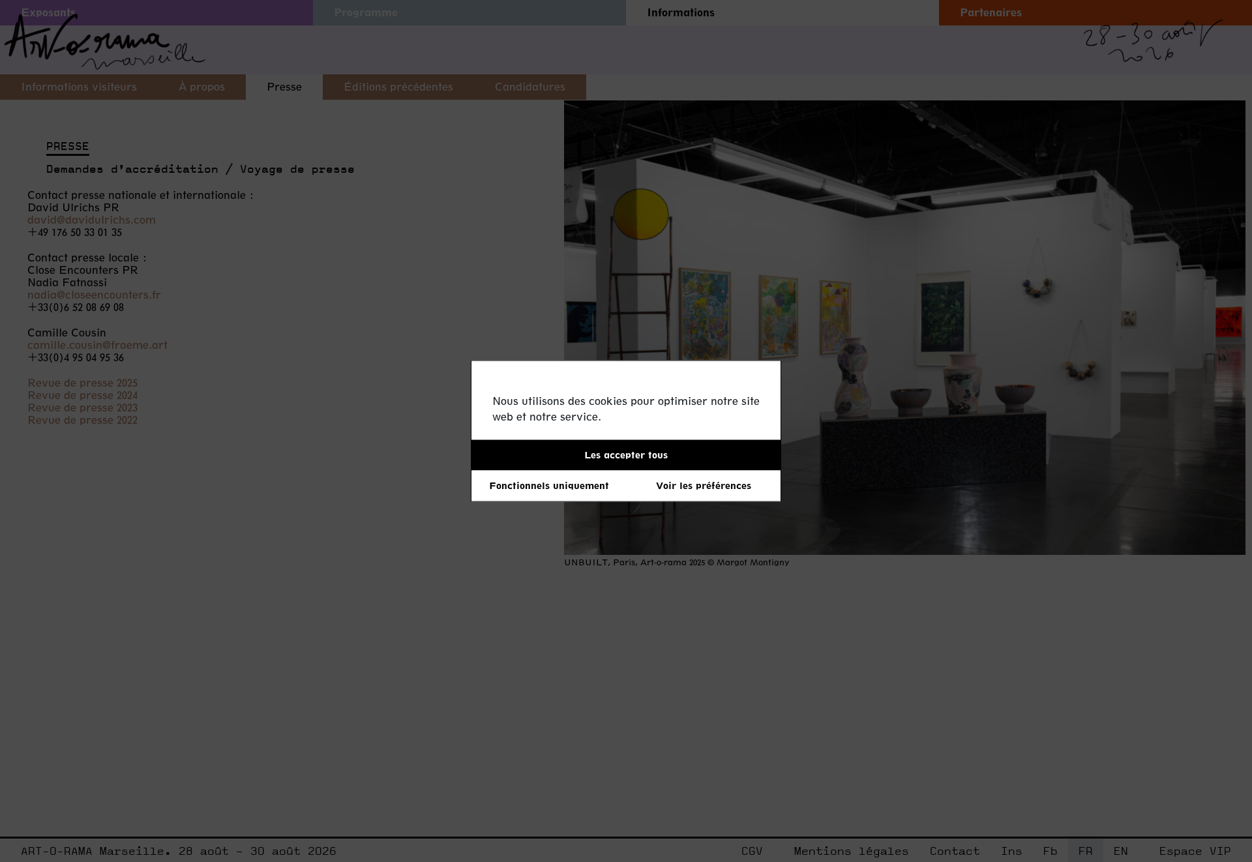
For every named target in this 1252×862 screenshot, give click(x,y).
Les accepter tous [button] (626, 454)
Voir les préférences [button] (703, 485)
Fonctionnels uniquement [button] (549, 485)
